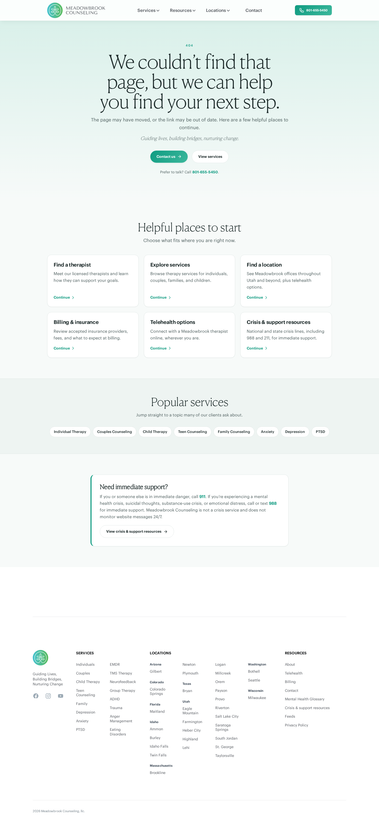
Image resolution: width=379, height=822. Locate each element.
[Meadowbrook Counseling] (76, 10)
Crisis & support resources (307, 708)
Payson (221, 690)
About (290, 664)
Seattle (254, 680)
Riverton (222, 708)
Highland (190, 739)
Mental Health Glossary (304, 699)
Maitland (157, 711)
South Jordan (226, 738)
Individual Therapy (70, 431)
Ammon (156, 729)
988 (273, 503)
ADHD (115, 699)
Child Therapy (155, 431)
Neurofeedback (123, 682)
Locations (216, 10)
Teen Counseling (192, 431)
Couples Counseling (114, 431)
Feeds (290, 716)
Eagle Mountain (190, 711)
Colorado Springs (157, 691)
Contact (253, 10)
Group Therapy (122, 690)
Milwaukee (257, 698)
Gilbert (156, 671)
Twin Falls (158, 755)
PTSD (320, 431)
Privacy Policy (296, 725)
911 (202, 496)
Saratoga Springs (223, 727)
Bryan (187, 691)
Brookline (158, 773)
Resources (181, 10)
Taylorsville (224, 756)
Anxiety (267, 431)
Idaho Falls (159, 746)
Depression (295, 431)
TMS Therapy (121, 673)
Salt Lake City (226, 716)
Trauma (116, 708)
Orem (220, 682)
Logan (220, 664)
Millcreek (223, 673)
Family (81, 704)
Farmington (192, 722)
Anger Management (121, 718)
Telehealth (293, 673)
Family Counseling (234, 431)
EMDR (115, 664)
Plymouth (190, 673)
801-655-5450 (205, 172)
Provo (220, 699)
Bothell (254, 671)
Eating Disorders (118, 731)
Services (146, 10)
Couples (83, 673)
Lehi (186, 748)
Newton (189, 664)
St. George (224, 747)
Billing (290, 682)
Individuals (85, 664)
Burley (155, 738)
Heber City (192, 730)
